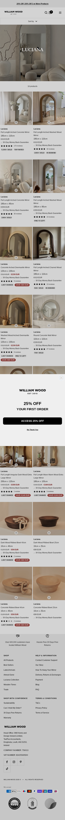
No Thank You (32, 430)
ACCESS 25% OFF (32, 420)
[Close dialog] (61, 377)
